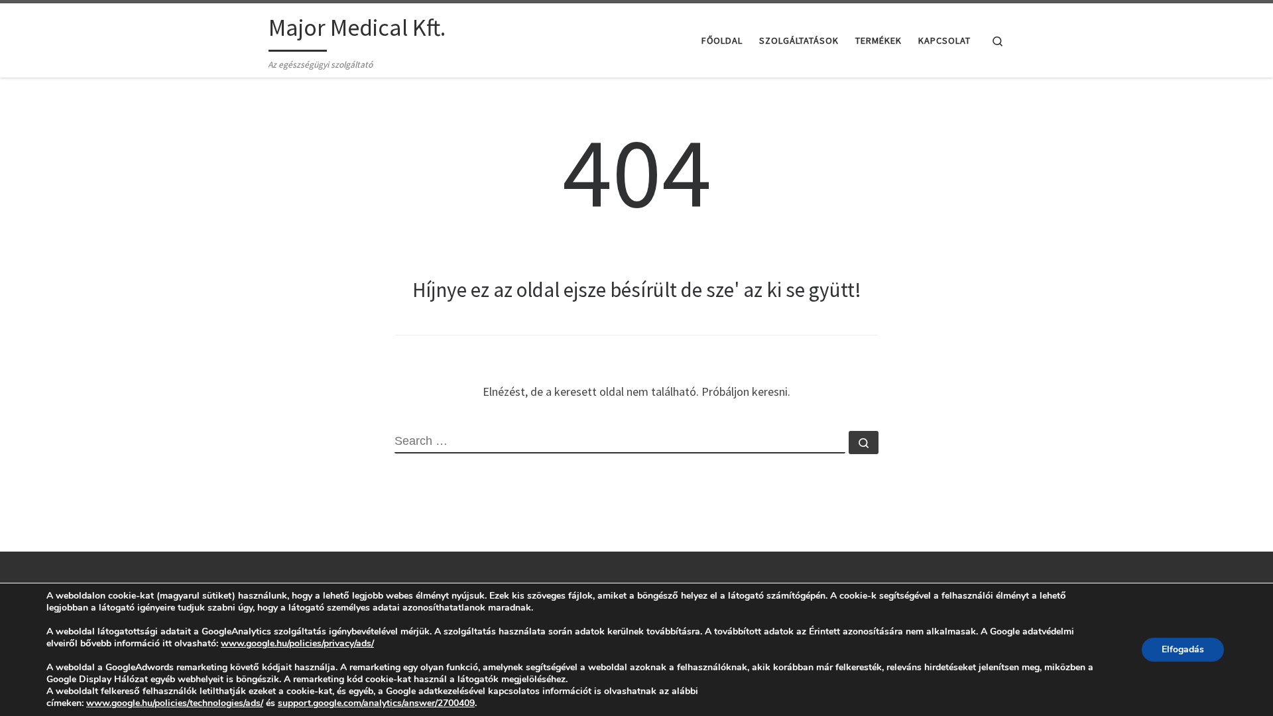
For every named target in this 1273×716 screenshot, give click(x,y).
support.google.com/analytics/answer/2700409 (376, 703)
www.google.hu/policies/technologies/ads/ (174, 703)
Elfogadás (1183, 649)
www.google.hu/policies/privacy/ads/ (297, 643)
